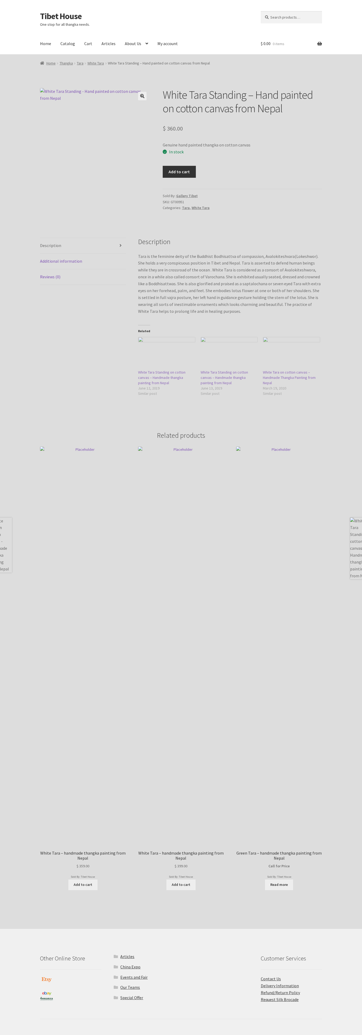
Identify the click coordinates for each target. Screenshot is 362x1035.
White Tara (95, 63)
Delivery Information (280, 985)
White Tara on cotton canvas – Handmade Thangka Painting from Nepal (289, 377)
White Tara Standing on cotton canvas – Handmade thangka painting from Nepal (162, 377)
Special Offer (131, 997)
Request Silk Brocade (280, 999)
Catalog (67, 43)
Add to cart (179, 171)
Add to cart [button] (83, 884)
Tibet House (61, 16)
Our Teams (130, 987)
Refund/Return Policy (280, 992)
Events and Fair (134, 977)
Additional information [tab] (61, 261)
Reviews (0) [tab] (50, 276)
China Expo (130, 966)
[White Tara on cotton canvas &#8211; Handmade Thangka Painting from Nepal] (291, 353)
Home (45, 43)
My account (167, 43)
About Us (133, 43)
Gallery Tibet (187, 195)
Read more (279, 884)
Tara (80, 63)
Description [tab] (50, 245)
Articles (108, 43)
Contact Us (271, 978)
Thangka (66, 63)
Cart (88, 43)
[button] (142, 96)
